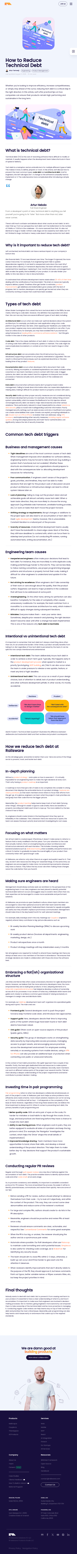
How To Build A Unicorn (18, 1483)
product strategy (20, 777)
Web (43, 1423)
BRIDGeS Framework (49, 1460)
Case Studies (14, 1476)
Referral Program (16, 1487)
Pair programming (13, 1093)
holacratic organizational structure (19, 989)
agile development (24, 519)
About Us (12, 1460)
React (43, 1434)
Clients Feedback (16, 1479)
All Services (45, 1449)
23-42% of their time (63, 279)
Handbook (45, 1471)
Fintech (44, 1441)
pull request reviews (31, 1172)
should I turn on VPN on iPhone (20, 415)
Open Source (46, 1464)
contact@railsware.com (50, 1479)
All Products (13, 1434)
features (31, 361)
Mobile (43, 1427)
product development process (27, 662)
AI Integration (46, 1438)
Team (11, 1464)
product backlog (24, 803)
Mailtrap (22, 1002)
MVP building (35, 665)
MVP (42, 1431)
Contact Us (50, 1484)
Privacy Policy (15, 1548)
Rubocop (66, 1242)
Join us (63, 4)
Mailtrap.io (13, 1423)
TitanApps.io (14, 1431)
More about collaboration (38, 1357)
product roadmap (28, 782)
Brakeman (58, 1248)
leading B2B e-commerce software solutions (39, 333)
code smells (23, 1177)
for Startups (45, 1445)
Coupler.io (55, 918)
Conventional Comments (35, 1229)
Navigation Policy (30, 1548)
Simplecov (66, 1245)
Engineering (26, 71)
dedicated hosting (34, 849)
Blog (42, 1467)
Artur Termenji (14, 70)
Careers (12, 1467)
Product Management (40, 71)
